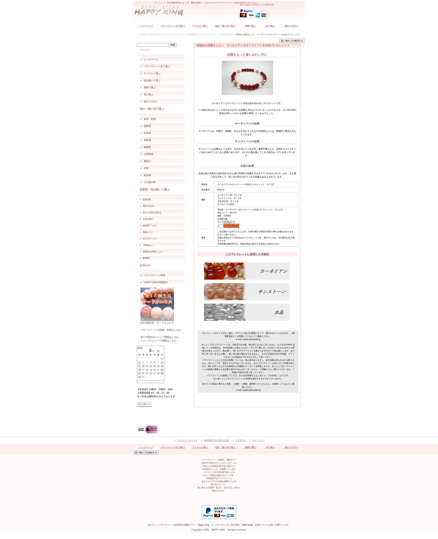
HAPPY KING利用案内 (156, 282)
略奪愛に (147, 258)
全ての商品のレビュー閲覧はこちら (159, 337)
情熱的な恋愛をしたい (153, 251)
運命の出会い (149, 206)
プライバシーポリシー (187, 440)
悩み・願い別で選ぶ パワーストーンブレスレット (166, 34)
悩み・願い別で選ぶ (225, 26)
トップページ (145, 26)
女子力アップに (150, 238)
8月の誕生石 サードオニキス (157, 323)
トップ (140, 34)
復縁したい (148, 232)
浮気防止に (148, 245)
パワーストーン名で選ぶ (172, 26)
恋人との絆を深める (152, 212)
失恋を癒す (148, 219)
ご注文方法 (240, 440)
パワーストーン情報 (154, 275)
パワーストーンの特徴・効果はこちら (160, 330)
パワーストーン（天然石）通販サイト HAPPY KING (160, 11)
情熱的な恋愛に (227, 34)
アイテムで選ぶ (200, 26)
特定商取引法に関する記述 (216, 440)
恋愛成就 (147, 199)
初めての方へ (290, 26)
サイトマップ (258, 440)
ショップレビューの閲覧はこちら (158, 340)
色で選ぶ (269, 26)
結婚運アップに (150, 225)
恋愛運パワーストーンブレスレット (204, 34)
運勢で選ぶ (249, 26)
